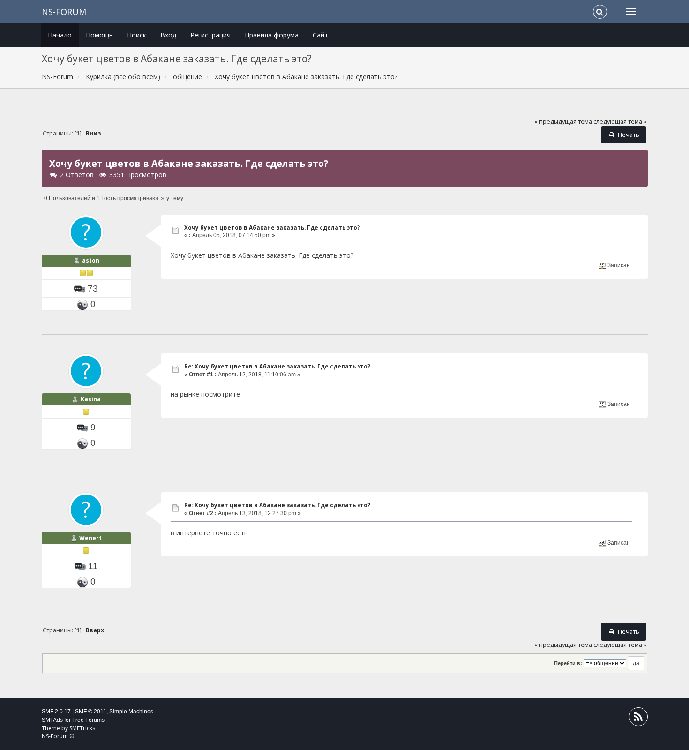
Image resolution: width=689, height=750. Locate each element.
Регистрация (210, 34)
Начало (60, 34)
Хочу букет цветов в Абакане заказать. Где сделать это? (272, 227)
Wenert (90, 538)
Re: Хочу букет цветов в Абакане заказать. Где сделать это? (277, 366)
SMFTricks (82, 728)
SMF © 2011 (90, 711)
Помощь (99, 34)
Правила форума (272, 34)
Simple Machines (131, 711)
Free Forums (88, 720)
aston (90, 260)
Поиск (136, 34)
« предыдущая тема (563, 122)
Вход (168, 34)
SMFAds (52, 720)
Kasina (91, 399)
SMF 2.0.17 (56, 711)
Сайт (320, 34)
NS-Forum (64, 11)
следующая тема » (619, 122)
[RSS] (638, 719)
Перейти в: (568, 663)
